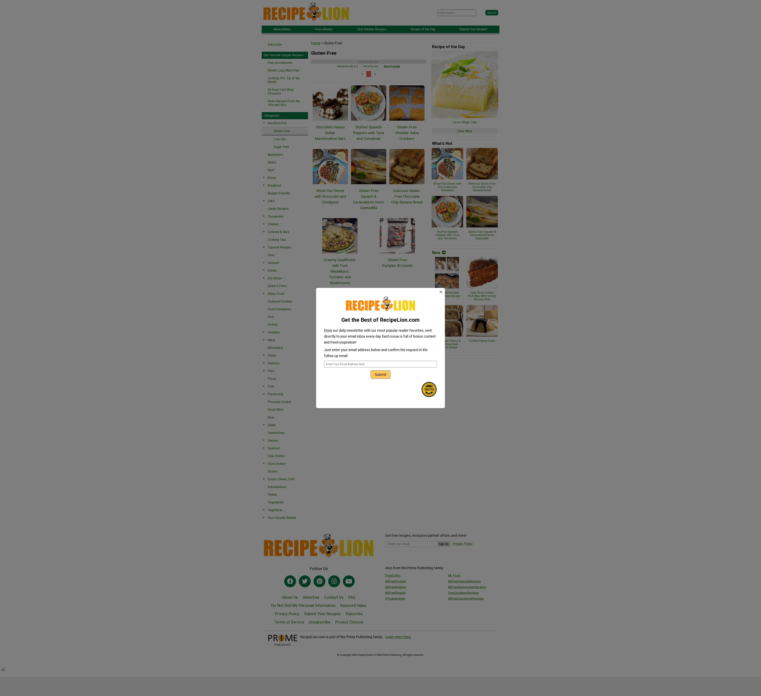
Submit (380, 374)
